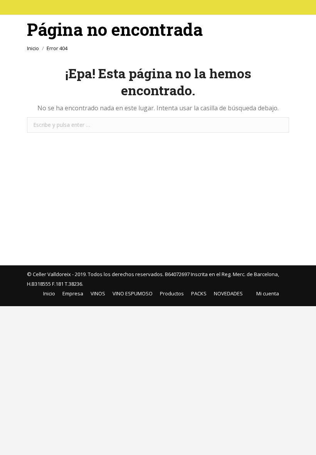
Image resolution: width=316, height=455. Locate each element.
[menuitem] (46, 293)
